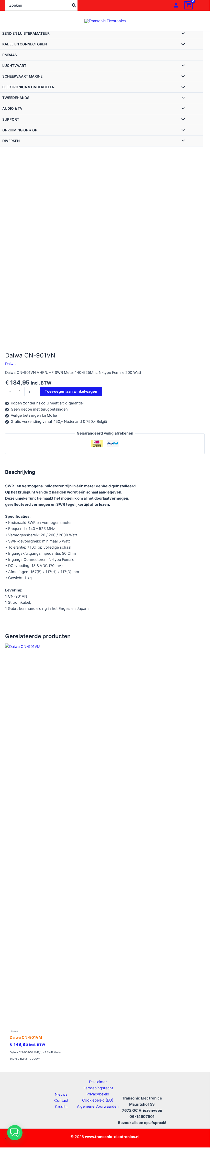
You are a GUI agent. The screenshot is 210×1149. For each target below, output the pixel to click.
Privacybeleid (97, 1094)
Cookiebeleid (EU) (97, 1100)
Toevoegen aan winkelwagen (71, 391)
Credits (61, 1106)
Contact (61, 1100)
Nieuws (61, 1094)
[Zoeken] (74, 5)
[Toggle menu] (181, 34)
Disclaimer (98, 1082)
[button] (15, 1132)
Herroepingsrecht (98, 1088)
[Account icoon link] (176, 5)
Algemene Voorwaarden (98, 1106)
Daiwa (10, 364)
